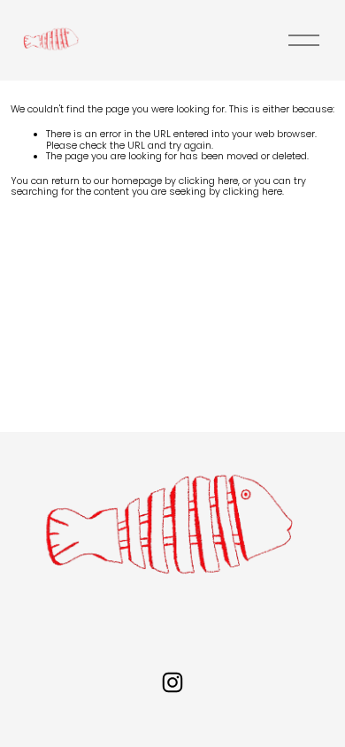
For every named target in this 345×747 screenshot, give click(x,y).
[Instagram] (172, 682)
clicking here (208, 181)
